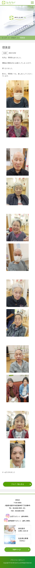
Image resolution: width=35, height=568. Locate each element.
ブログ (13, 38)
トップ (4, 38)
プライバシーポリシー (17, 560)
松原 (5, 53)
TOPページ (17, 549)
